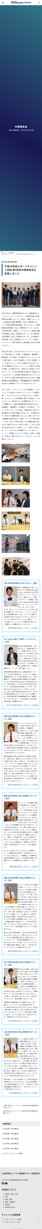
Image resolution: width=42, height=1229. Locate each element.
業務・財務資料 (10, 1202)
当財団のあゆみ (10, 1207)
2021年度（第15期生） (11, 1148)
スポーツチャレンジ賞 (12, 1222)
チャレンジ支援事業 (11, 1214)
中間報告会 (21, 126)
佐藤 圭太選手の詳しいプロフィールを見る (23, 784)
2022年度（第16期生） (11, 1143)
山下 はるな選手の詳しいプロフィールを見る (22, 705)
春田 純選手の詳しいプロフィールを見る (24, 866)
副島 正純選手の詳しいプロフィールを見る (23, 951)
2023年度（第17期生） (11, 1138)
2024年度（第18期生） (11, 1133)
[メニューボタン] (3, 3)
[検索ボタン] (39, 3)
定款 (6, 1197)
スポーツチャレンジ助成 (12, 1153)
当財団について (9, 1189)
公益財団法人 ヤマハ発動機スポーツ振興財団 (21, 1173)
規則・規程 (8, 1199)
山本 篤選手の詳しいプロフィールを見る (24, 1093)
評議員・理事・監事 (11, 1194)
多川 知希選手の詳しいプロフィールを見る (23, 1020)
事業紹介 (8, 1204)
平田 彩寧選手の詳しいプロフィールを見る (23, 628)
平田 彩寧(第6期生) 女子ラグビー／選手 (20, 583)
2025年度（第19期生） (11, 1128)
